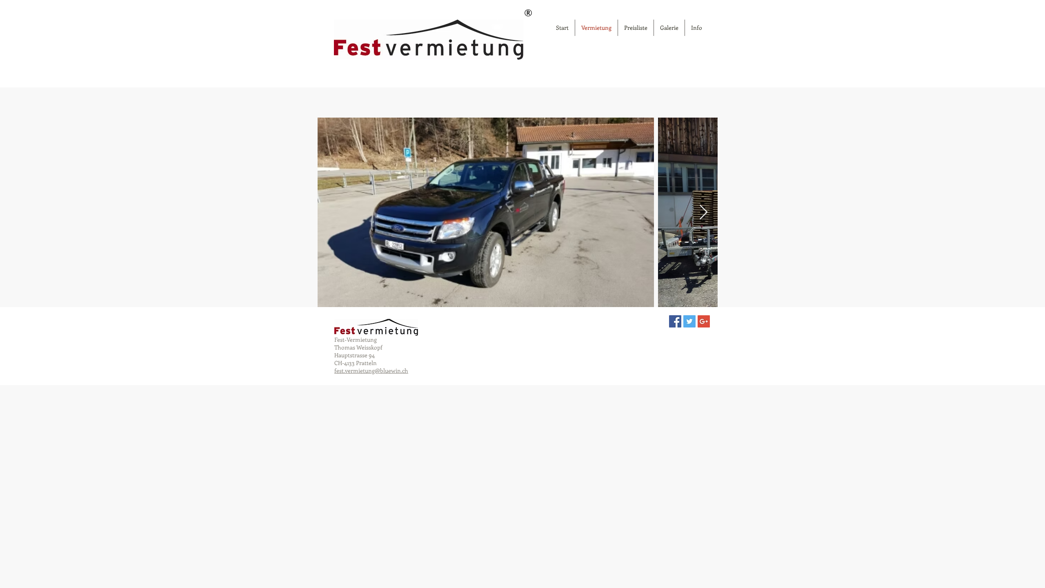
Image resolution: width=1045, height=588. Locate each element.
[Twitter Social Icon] (689, 321)
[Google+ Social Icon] (704, 321)
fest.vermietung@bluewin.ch (371, 370)
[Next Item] (703, 212)
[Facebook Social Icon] (675, 321)
